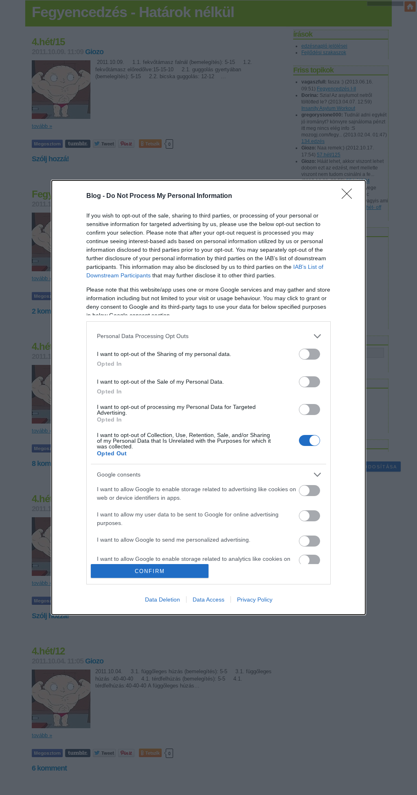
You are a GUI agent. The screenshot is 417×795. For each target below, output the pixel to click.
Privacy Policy (254, 599)
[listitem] (208, 336)
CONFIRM (150, 571)
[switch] (309, 354)
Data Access (208, 599)
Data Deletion (162, 599)
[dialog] (208, 397)
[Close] (349, 196)
